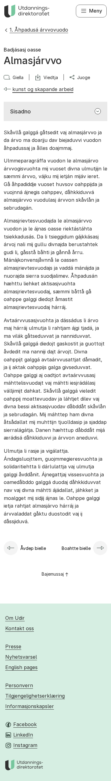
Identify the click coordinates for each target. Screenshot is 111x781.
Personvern (19, 685)
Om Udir (15, 618)
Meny (95, 11)
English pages (21, 667)
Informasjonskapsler (29, 706)
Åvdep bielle (33, 548)
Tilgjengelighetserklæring (35, 696)
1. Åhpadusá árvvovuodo (39, 30)
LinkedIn (23, 735)
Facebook (25, 724)
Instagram (25, 745)
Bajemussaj (53, 574)
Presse (13, 646)
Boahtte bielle (76, 548)
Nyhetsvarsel (21, 657)
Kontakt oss (19, 628)
